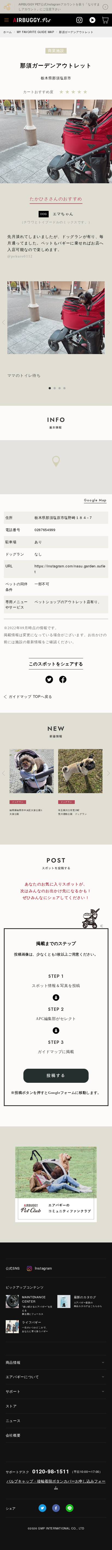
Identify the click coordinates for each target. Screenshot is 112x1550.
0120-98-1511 (50, 1471)
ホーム (7, 32)
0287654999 (45, 529)
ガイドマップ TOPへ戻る (30, 696)
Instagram (43, 1268)
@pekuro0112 (20, 256)
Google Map (95, 500)
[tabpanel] (56, 322)
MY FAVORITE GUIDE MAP (35, 32)
